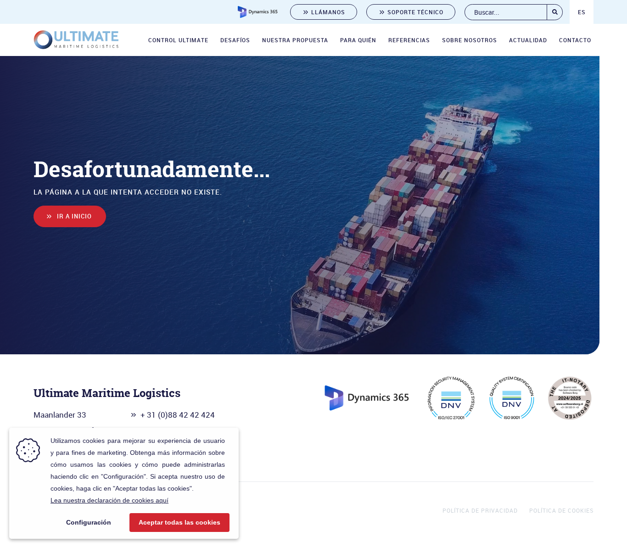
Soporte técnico (415, 12)
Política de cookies (561, 510)
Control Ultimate (178, 40)
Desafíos (235, 40)
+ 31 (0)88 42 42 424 (177, 414)
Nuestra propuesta (295, 40)
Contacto (575, 40)
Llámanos (328, 12)
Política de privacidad (480, 510)
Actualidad (528, 40)
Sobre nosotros (469, 40)
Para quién (358, 40)
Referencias (409, 40)
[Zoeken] (555, 12)
